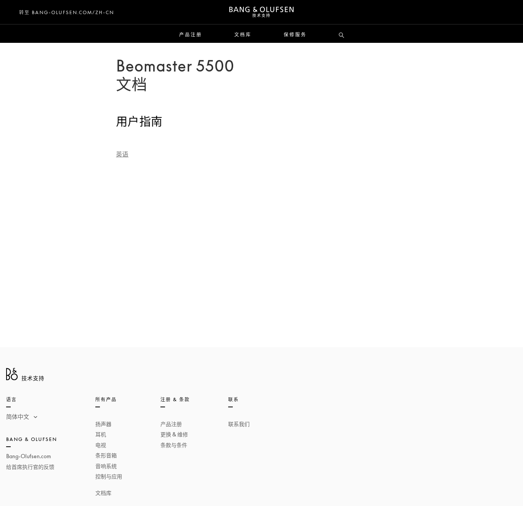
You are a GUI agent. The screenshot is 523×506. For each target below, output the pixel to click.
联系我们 (239, 424)
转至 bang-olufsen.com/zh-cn (66, 12)
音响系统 (106, 466)
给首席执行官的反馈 (30, 467)
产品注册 (190, 35)
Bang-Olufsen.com (28, 456)
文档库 (243, 35)
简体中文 (18, 416)
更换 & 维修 (174, 434)
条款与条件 (173, 445)
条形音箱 (106, 455)
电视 (100, 445)
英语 (122, 154)
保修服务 (295, 35)
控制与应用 (108, 476)
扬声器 (103, 424)
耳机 (100, 434)
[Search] (341, 36)
